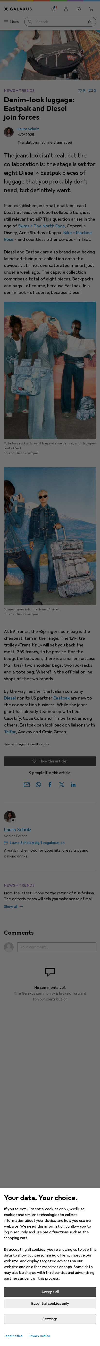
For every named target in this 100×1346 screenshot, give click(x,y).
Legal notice (13, 1336)
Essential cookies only (50, 1303)
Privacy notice (39, 1336)
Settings (50, 1319)
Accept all (50, 1292)
